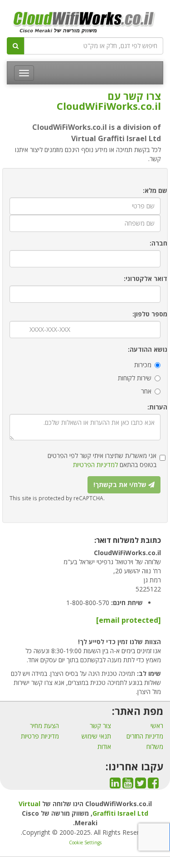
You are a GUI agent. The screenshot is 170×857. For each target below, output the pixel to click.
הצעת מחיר (44, 725)
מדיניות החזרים (144, 736)
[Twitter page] (140, 785)
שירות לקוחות (134, 378)
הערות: (157, 407)
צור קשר (100, 725)
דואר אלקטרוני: (145, 278)
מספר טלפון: (149, 314)
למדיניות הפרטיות (95, 464)
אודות (104, 746)
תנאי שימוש (96, 736)
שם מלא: (155, 190)
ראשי (157, 725)
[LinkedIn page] (115, 785)
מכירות (142, 364)
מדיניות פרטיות (40, 736)
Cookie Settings (85, 842)
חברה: (158, 243)
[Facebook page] (153, 785)
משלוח (154, 746)
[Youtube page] (127, 785)
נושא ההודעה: (147, 349)
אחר (146, 391)
